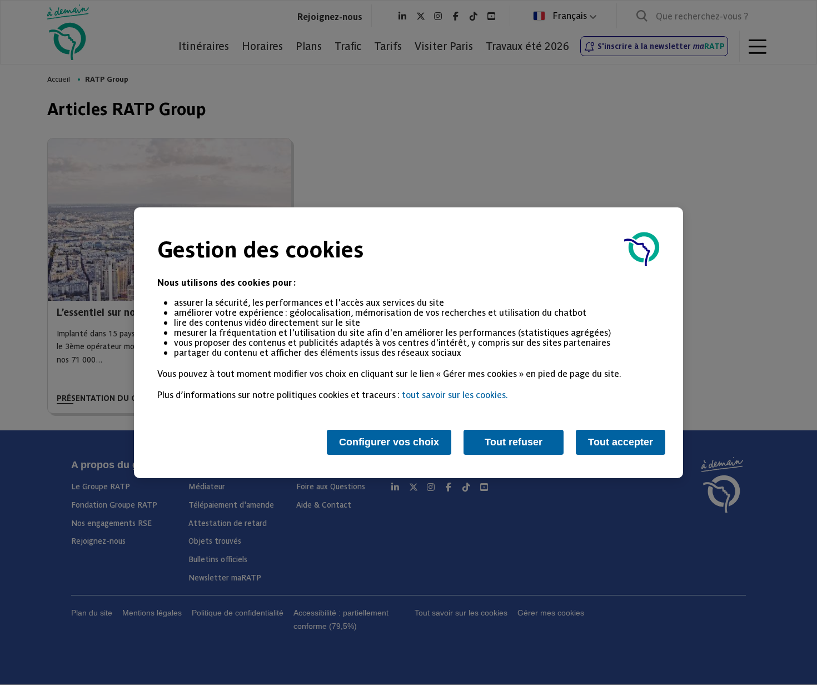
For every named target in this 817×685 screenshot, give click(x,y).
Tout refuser (513, 442)
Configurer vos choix (389, 442)
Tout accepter (620, 442)
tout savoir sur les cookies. (455, 394)
